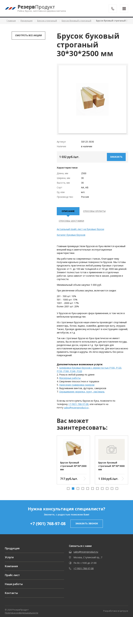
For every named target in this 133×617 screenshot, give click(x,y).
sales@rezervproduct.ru (76, 407)
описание (68, 211)
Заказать (116, 156)
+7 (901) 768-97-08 (78, 404)
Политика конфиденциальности (21, 612)
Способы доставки (71, 220)
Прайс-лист (12, 575)
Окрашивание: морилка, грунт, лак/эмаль (82, 391)
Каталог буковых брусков (71, 234)
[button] (68, 488)
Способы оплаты (94, 211)
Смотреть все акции (28, 35)
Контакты (11, 593)
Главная (11, 20)
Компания (11, 566)
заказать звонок (86, 523)
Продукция (12, 548)
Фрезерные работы (70, 378)
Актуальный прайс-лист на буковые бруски (80, 229)
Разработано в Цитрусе (115, 610)
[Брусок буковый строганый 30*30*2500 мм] (92, 99)
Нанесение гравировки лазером (76, 384)
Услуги (9, 557)
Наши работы (14, 584)
